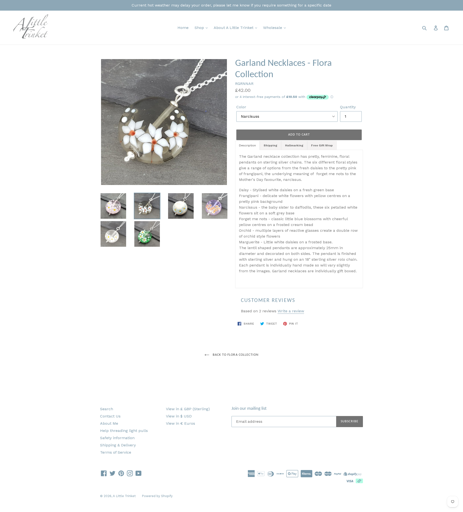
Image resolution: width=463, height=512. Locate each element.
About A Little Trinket (234, 27)
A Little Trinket (124, 496)
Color (241, 107)
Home (183, 27)
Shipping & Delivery (118, 445)
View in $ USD (179, 416)
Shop (200, 27)
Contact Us (110, 416)
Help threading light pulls (124, 430)
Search (106, 409)
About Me (109, 423)
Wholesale (273, 27)
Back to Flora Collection (235, 355)
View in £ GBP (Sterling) (188, 409)
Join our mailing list (249, 408)
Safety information (117, 438)
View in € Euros (180, 423)
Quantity (348, 107)
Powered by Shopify (157, 496)
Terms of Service (115, 452)
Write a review (291, 311)
